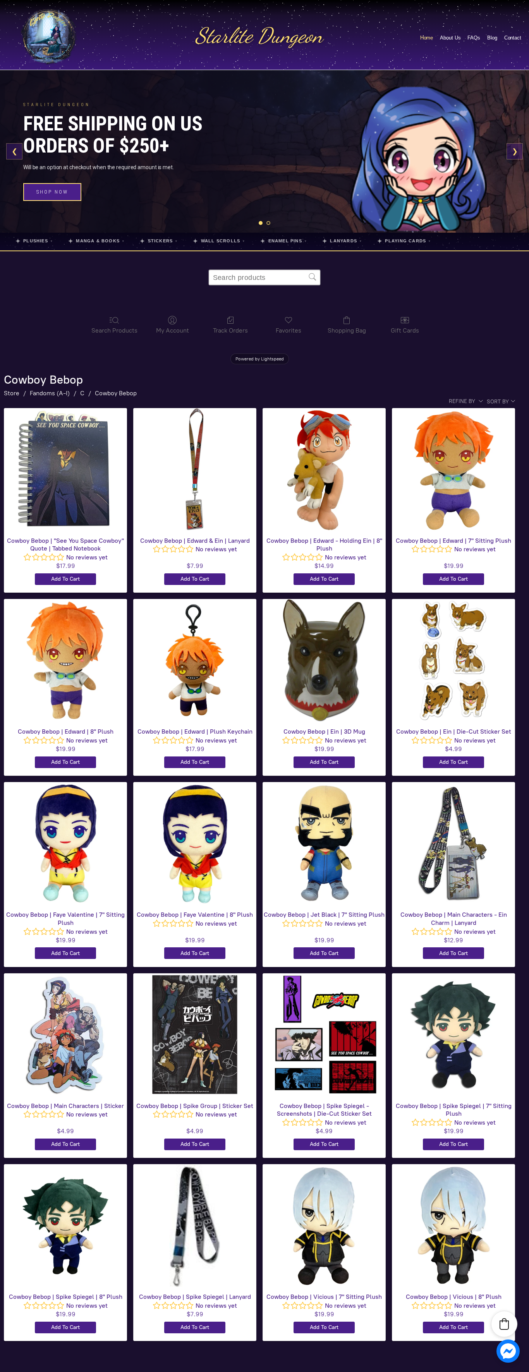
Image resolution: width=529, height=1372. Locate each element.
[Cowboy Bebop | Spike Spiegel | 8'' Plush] (65, 1225)
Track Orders (230, 330)
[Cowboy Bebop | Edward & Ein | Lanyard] (195, 469)
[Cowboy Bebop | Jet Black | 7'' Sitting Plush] (324, 843)
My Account (172, 330)
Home (426, 38)
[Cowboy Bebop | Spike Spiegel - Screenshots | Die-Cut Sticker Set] (324, 1035)
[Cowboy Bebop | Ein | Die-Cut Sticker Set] (453, 660)
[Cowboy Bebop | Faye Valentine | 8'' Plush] (195, 843)
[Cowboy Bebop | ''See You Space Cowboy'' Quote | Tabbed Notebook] (65, 469)
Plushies (34, 241)
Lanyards (342, 241)
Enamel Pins (283, 241)
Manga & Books (96, 241)
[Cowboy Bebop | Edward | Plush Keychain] (195, 660)
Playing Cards (404, 241)
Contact (512, 38)
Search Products (114, 330)
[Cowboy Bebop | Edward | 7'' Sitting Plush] (453, 469)
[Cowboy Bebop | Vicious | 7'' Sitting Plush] (324, 1225)
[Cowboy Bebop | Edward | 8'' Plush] (65, 660)
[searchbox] (264, 277)
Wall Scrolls (219, 241)
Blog (492, 38)
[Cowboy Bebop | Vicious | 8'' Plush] (453, 1225)
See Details (55, 196)
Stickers (158, 241)
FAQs (473, 38)
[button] (504, 1324)
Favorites (288, 330)
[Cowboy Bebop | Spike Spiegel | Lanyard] (195, 1225)
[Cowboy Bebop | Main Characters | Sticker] (65, 1035)
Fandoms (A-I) (50, 393)
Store (11, 393)
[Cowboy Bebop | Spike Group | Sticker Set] (195, 1035)
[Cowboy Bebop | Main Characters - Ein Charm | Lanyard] (453, 843)
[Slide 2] (268, 223)
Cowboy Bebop (116, 393)
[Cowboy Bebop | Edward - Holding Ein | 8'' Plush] (324, 469)
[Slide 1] (261, 223)
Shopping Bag (347, 330)
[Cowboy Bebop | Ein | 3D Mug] (324, 660)
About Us (450, 38)
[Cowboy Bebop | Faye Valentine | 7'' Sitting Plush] (65, 843)
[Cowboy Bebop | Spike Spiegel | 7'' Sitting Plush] (453, 1035)
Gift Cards (405, 330)
